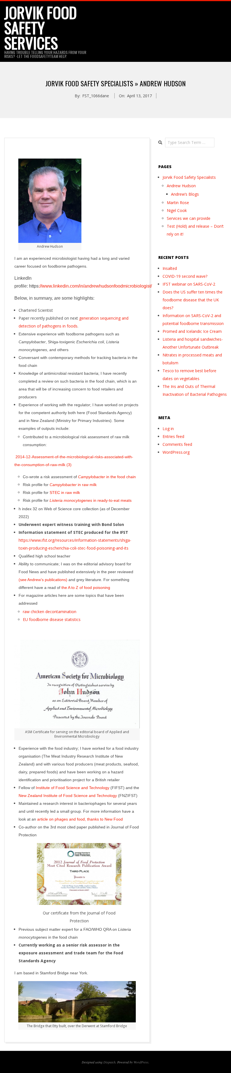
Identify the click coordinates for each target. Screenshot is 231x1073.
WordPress (141, 1062)
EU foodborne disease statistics (52, 619)
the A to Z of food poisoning (85, 587)
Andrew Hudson (181, 185)
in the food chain (107, 477)
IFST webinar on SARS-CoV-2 (189, 284)
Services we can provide (188, 218)
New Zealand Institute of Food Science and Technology (68, 795)
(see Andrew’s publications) (43, 579)
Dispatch (109, 1062)
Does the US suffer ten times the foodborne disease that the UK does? (193, 299)
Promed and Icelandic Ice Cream (192, 331)
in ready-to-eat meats (91, 500)
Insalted (170, 268)
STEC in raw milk (65, 492)
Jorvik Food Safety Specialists (189, 177)
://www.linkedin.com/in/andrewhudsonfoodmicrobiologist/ (95, 286)
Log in (168, 428)
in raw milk (73, 484)
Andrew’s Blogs (185, 194)
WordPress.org (176, 452)
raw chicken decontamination (49, 611)
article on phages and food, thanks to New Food (80, 819)
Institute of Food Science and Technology (72, 787)
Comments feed (177, 444)
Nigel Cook (177, 210)
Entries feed (173, 436)
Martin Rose (178, 202)
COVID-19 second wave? (185, 276)
